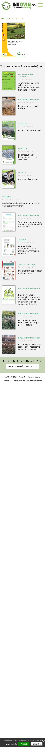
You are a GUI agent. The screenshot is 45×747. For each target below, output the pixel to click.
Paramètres (36, 744)
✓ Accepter (23, 744)
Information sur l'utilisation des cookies (28, 381)
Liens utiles (7, 381)
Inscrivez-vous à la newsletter (22, 366)
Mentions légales (34, 377)
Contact (22, 377)
